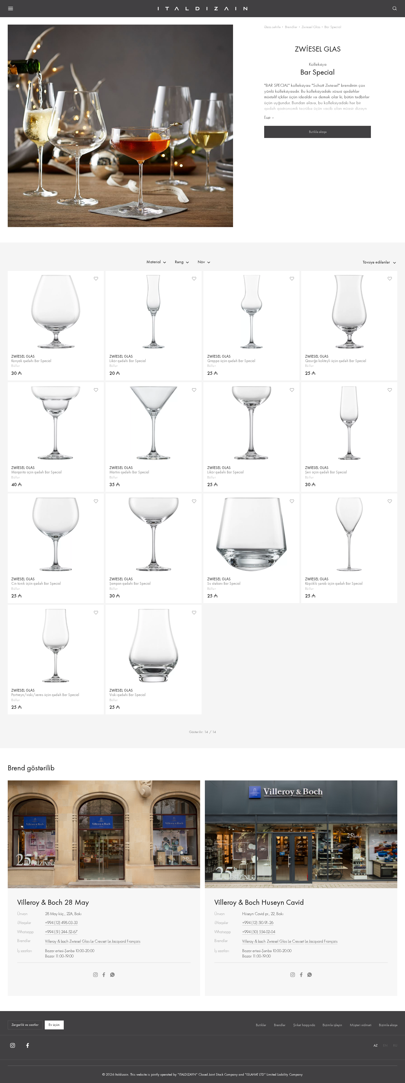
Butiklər (261, 1025)
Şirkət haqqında (304, 1025)
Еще (267, 117)
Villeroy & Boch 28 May (53, 902)
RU (395, 1045)
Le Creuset (98, 941)
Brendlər (291, 26)
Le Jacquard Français (124, 941)
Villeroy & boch (56, 941)
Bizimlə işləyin (332, 1025)
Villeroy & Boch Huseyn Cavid (259, 902)
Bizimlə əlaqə (388, 1025)
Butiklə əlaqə (317, 131)
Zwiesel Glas (311, 26)
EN (385, 1045)
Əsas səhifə (272, 26)
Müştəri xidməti (360, 1025)
